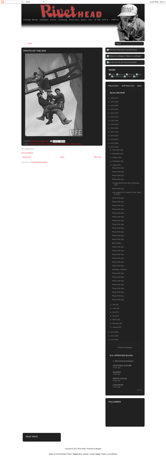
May (114, 312)
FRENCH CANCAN (120, 379)
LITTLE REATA (118, 385)
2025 (113, 102)
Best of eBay (116, 243)
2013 (113, 147)
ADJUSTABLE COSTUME (122, 366)
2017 (113, 132)
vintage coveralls (52, 144)
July (114, 305)
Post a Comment (27, 153)
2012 (113, 332)
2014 (113, 143)
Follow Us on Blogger (133, 56)
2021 (113, 117)
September (116, 161)
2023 (113, 109)
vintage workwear (76, 144)
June (114, 308)
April (114, 316)
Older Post (97, 157)
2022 (113, 113)
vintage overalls (64, 144)
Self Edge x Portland (119, 269)
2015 (113, 139)
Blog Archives (113, 86)
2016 (113, 136)
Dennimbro (117, 372)
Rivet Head (82, 449)
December (116, 150)
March (114, 320)
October (115, 157)
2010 (113, 340)
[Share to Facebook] (61, 141)
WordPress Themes (65, 454)
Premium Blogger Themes (98, 454)
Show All (139, 390)
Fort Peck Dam (39, 144)
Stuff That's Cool (128, 86)
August (115, 165)
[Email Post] (51, 141)
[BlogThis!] (56, 141)
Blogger (129, 347)
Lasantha (85, 454)
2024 (113, 105)
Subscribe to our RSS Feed (127, 50)
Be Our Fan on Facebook (127, 62)
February (115, 323)
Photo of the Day (118, 168)
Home (30, 43)
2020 (113, 121)
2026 (113, 98)
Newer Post (27, 157)
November (116, 154)
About (139, 86)
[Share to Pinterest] (64, 141)
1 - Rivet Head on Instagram (123, 361)
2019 (113, 124)
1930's (31, 144)
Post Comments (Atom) (39, 162)
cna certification (112, 454)
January (115, 327)
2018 (113, 128)
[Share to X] (59, 141)
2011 (113, 336)
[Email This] (54, 141)
